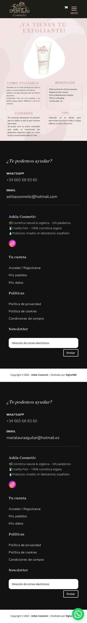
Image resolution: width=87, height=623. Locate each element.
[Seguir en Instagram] (12, 243)
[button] (78, 614)
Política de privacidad (25, 304)
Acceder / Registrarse (25, 268)
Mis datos (16, 282)
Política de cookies (23, 311)
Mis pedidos (18, 275)
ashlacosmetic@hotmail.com (31, 196)
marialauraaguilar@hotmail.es (32, 437)
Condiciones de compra (26, 318)
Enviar (71, 353)
